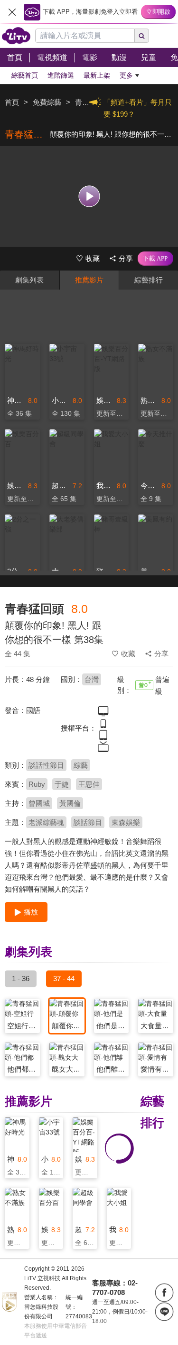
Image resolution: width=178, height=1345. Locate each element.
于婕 (62, 784)
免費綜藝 (47, 102)
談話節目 (88, 822)
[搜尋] (142, 36)
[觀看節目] (89, 196)
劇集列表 (29, 280)
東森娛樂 (126, 822)
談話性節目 (46, 765)
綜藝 (81, 765)
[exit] (12, 12)
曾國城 (39, 803)
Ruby (36, 784)
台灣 (91, 679)
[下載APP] (155, 258)
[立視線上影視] (16, 35)
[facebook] (164, 1292)
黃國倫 (70, 803)
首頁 (12, 102)
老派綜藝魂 (46, 822)
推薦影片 (89, 280)
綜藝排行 (148, 280)
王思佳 (89, 784)
